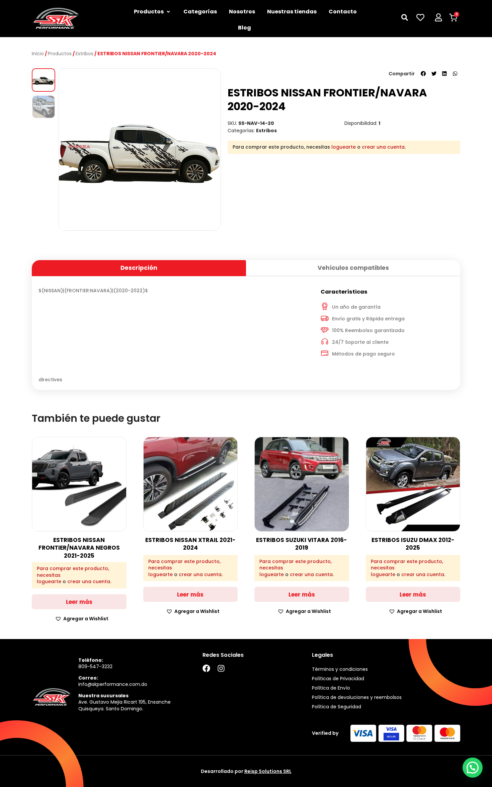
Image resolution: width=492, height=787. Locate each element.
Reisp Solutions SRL (268, 771)
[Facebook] (206, 668)
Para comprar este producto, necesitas (73, 571)
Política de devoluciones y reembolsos (357, 697)
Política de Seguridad (336, 706)
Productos (60, 53)
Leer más (79, 602)
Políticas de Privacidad (338, 678)
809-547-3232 (95, 666)
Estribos (84, 53)
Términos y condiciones (340, 669)
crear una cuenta (383, 147)
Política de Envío (331, 688)
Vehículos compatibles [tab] (353, 268)
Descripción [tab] (138, 268)
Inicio (38, 53)
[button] (423, 73)
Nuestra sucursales (103, 695)
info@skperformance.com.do (112, 684)
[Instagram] (221, 668)
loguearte (343, 147)
